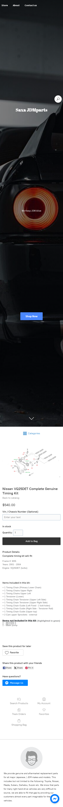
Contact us (31, 5)
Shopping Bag (19, 724)
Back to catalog (10, 497)
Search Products (19, 703)
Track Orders (19, 714)
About (16, 5)
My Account (43, 703)
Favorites (44, 714)
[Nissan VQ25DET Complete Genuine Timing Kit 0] (31, 462)
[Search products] (58, 99)
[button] (12, 652)
